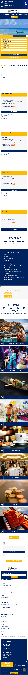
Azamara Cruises (4, 621)
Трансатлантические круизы (11, 275)
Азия (5, 254)
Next (4, 555)
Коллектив (3, 583)
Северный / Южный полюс (10, 269)
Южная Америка (8, 279)
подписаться (14, 673)
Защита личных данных (5, 586)
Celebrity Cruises (4, 624)
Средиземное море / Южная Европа (12, 271)
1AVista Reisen (14, 551)
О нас (2, 581)
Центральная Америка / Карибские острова (14, 277)
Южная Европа (7, 281)
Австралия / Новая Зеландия (12, 252)
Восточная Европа (8, 258)
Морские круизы (5, 36)
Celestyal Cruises (4, 626)
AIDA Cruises (3, 619)
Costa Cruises (3, 630)
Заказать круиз (7, 296)
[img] (26, 11)
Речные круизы (18, 36)
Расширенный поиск (14, 57)
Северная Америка (8, 267)
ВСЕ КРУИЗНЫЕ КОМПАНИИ (14, 560)
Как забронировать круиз (6, 585)
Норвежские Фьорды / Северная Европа (14, 265)
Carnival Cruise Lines (5, 623)
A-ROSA (2, 618)
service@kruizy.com (9, 5)
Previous (4, 543)
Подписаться (14, 577)
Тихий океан (7, 273)
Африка (6, 256)
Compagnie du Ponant (5, 628)
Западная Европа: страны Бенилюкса (13, 262)
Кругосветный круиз (8, 264)
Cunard (2, 631)
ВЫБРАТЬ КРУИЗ (14, 537)
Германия (6, 260)
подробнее (14, 16)
